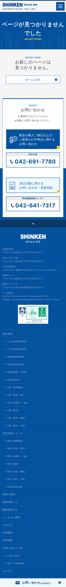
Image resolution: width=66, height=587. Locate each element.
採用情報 (8, 540)
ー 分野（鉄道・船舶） (15, 418)
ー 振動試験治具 (12, 379)
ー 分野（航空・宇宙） (15, 425)
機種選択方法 (10, 509)
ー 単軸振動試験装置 (14, 356)
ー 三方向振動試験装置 (15, 341)
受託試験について (13, 433)
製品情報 (8, 333)
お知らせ (8, 524)
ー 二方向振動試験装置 (15, 349)
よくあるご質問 (11, 517)
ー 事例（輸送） (12, 464)
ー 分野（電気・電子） (15, 395)
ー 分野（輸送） (12, 410)
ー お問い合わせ (12, 555)
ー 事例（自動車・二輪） (16, 456)
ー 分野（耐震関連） (14, 387)
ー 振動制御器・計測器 (15, 372)
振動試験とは (10, 501)
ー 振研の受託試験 (13, 487)
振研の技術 (9, 494)
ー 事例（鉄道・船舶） (15, 471)
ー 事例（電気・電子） (15, 448)
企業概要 (8, 532)
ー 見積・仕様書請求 (14, 563)
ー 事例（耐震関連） (14, 441)
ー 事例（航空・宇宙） (15, 479)
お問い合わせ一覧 (13, 547)
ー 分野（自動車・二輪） (16, 402)
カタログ (8, 570)
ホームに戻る (32, 79)
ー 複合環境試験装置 (14, 364)
